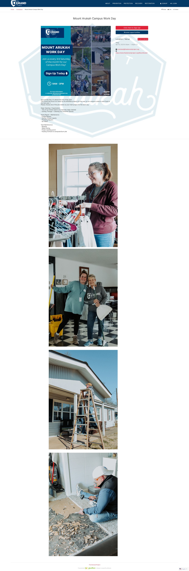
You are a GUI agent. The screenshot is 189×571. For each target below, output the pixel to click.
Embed (176, 9)
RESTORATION (150, 3)
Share (164, 9)
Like (170, 9)
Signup (164, 3)
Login (174, 3)
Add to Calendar (143, 39)
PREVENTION (117, 3)
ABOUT (107, 3)
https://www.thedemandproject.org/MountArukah (131, 53)
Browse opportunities (132, 32)
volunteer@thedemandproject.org (128, 49)
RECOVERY (138, 3)
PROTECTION (128, 3)
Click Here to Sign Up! (132, 28)
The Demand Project (94, 564)
